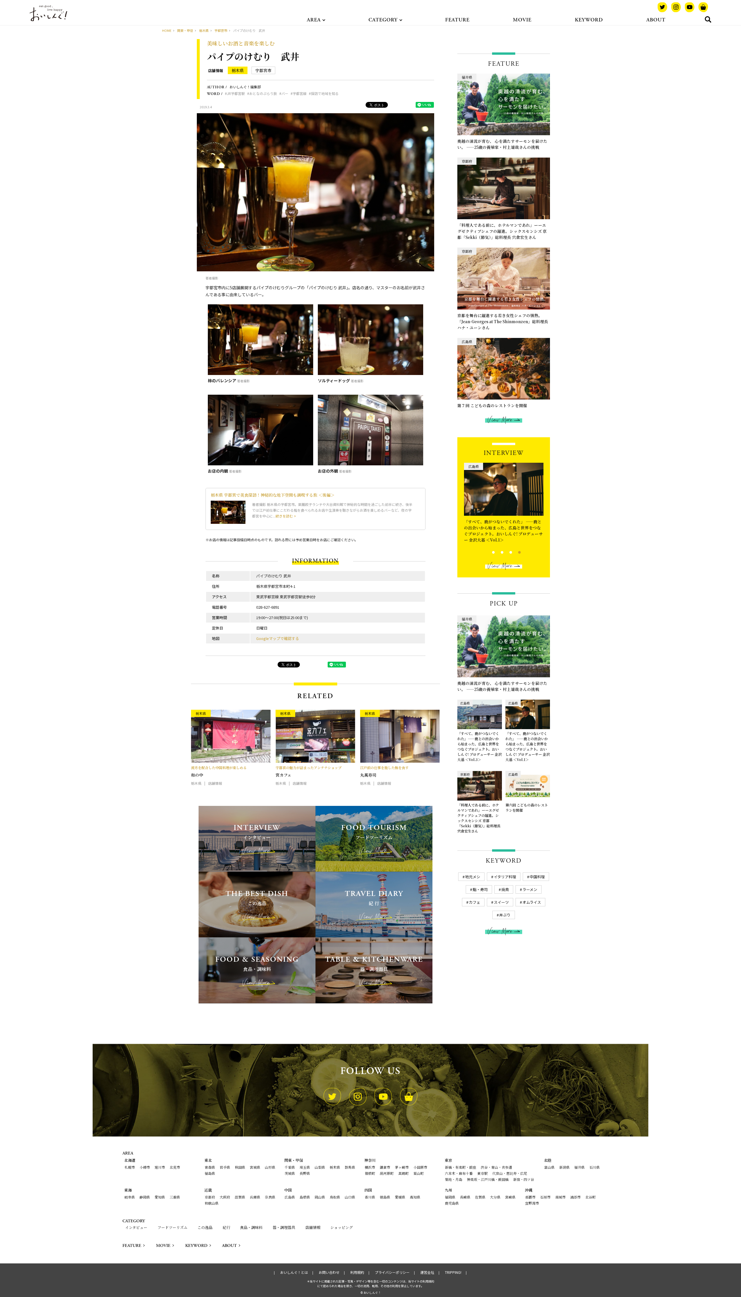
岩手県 (225, 1167)
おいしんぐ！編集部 (245, 86)
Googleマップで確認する (277, 638)
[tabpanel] (504, 501)
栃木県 (238, 70)
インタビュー (136, 1227)
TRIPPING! (453, 1272)
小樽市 (145, 1167)
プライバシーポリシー (392, 1272)
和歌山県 (212, 1203)
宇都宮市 (263, 70)
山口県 (350, 1196)
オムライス (531, 902)
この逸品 (204, 1227)
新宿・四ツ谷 (523, 1179)
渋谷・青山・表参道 (496, 1167)
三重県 (175, 1196)
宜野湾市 (532, 1203)
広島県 (290, 1196)
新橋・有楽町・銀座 (460, 1167)
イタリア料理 (505, 876)
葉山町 (418, 1173)
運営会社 (427, 1272)
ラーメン (529, 889)
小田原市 (420, 1167)
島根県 (305, 1196)
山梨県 (320, 1167)
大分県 (495, 1196)
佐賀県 (480, 1196)
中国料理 (537, 876)
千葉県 (290, 1167)
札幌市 (129, 1167)
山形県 (270, 1167)
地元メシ (472, 876)
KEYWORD (589, 20)
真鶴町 (403, 1173)
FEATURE (457, 20)
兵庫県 (255, 1196)
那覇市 (530, 1196)
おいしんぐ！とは (294, 1272)
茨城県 (290, 1173)
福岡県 (450, 1196)
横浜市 (370, 1167)
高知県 (415, 1196)
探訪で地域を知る (325, 93)
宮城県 (255, 1167)
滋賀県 (240, 1196)
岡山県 (320, 1196)
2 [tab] (497, 551)
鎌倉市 (385, 1167)
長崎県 (465, 1196)
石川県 (594, 1167)
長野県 (305, 1173)
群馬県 (350, 1167)
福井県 (579, 1167)
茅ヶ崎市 (402, 1167)
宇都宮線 (300, 93)
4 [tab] (514, 551)
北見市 (175, 1167)
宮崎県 (510, 1196)
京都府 (210, 1196)
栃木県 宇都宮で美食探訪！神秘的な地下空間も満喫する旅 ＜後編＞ (273, 495)
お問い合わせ (329, 1272)
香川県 (370, 1196)
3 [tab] (506, 551)
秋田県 (240, 1167)
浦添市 (575, 1196)
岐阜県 (129, 1196)
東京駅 (482, 1173)
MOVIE (522, 20)
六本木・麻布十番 (459, 1173)
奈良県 (270, 1196)
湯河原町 (387, 1173)
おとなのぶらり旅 (263, 93)
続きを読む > (286, 515)
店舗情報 (215, 70)
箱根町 (370, 1173)
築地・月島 (453, 1179)
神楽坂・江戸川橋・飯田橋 (488, 1179)
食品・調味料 (251, 1227)
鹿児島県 (452, 1203)
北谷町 (590, 1196)
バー (284, 93)
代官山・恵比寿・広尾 (509, 1173)
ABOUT (655, 20)
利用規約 (357, 1272)
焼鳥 (505, 889)
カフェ (474, 902)
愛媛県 (400, 1196)
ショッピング (341, 1227)
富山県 (549, 1167)
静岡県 (145, 1196)
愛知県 (160, 1196)
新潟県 (564, 1167)
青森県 (210, 1167)
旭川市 (160, 1167)
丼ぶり (505, 915)
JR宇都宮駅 (236, 93)
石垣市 (545, 1196)
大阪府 (225, 1196)
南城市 (560, 1196)
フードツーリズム (172, 1227)
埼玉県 (305, 1167)
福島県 (210, 1173)
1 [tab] (488, 551)
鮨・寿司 (480, 889)
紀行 (226, 1227)
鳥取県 (335, 1196)
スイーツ (501, 902)
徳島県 (385, 1196)
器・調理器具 (284, 1227)
